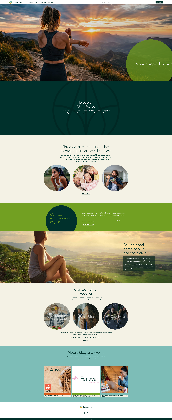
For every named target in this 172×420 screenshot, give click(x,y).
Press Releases (81, 416)
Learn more (127, 268)
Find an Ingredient (74, 416)
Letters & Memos (88, 416)
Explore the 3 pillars (85, 193)
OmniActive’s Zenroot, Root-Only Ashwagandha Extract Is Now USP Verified (54, 396)
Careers (94, 416)
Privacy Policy (93, 419)
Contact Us (99, 416)
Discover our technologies (87, 224)
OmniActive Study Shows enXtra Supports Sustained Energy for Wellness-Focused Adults (112, 396)
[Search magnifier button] (108, 2)
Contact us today (85, 340)
